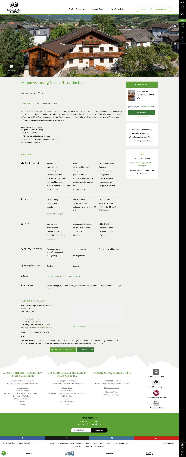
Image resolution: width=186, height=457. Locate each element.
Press (88, 443)
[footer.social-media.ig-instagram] (111, 438)
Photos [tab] (36, 103)
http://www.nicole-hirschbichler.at (38, 328)
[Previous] (8, 453)
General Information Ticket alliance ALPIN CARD (66, 443)
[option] (89, 453)
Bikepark (78, 446)
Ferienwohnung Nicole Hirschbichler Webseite (65, 276)
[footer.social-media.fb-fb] (22, 438)
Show (38, 319)
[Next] (171, 453)
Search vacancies (85, 349)
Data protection (98, 443)
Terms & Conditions (122, 443)
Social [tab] (182, 448)
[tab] (182, 2)
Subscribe (99, 430)
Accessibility (99, 446)
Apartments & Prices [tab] (50, 103)
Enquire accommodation (64, 349)
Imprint (109, 443)
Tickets (143, 9)
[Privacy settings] (3, 453)
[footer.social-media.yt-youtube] (156, 438)
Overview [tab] (26, 103)
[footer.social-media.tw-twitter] (67, 438)
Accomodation (161, 9)
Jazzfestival (88, 446)
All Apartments (143, 117)
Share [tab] (182, 455)
